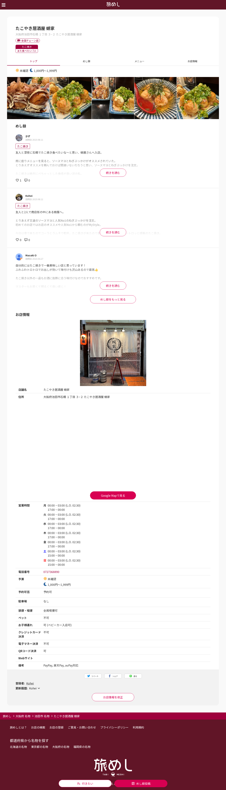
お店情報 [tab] (192, 61)
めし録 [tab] (86, 61)
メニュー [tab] (139, 61)
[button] (113, 688)
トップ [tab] (33, 61)
